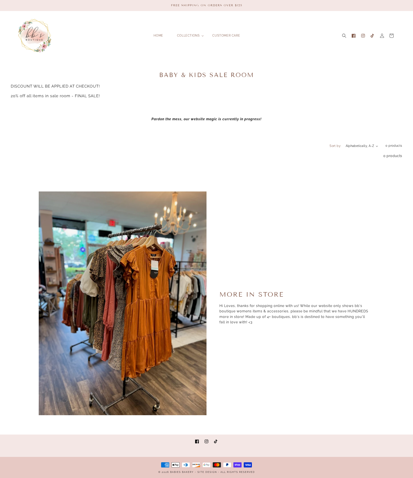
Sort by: (335, 146)
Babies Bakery (182, 472)
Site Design (207, 472)
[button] (344, 35)
